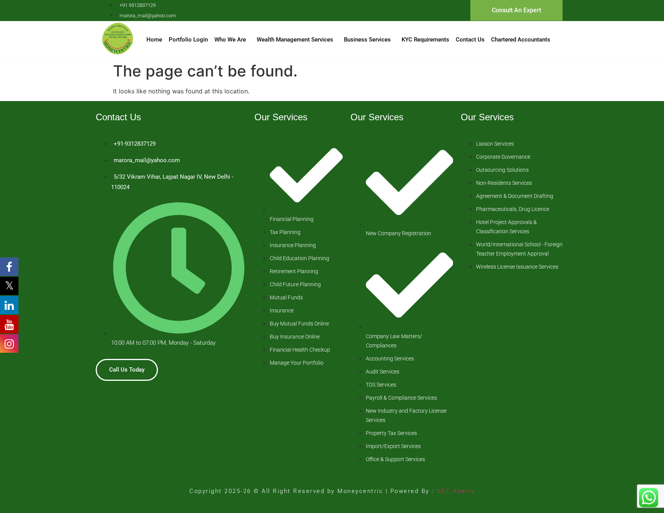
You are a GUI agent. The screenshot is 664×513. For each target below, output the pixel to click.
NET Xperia (454, 491)
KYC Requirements (425, 39)
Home (154, 39)
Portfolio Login (188, 39)
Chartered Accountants (520, 39)
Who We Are (230, 39)
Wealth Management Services (295, 39)
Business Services (367, 39)
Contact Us (470, 39)
